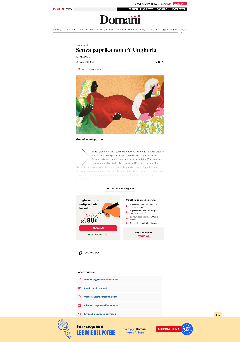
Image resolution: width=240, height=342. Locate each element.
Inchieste (58, 29)
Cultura (155, 29)
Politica (84, 29)
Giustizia (144, 29)
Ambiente (120, 29)
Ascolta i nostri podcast (95, 288)
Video (174, 29)
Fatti (111, 29)
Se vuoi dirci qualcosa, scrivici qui (99, 314)
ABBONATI (98, 228)
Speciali (182, 29)
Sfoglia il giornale (145, 3)
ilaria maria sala (83, 57)
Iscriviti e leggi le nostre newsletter (100, 279)
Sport (166, 29)
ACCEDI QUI (143, 235)
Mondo (103, 29)
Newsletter (178, 9)
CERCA (69, 9)
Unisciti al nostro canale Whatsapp (100, 296)
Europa (94, 29)
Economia (133, 29)
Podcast (162, 9)
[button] (155, 62)
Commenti (70, 29)
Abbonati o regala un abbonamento (100, 305)
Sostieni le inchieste (141, 9)
